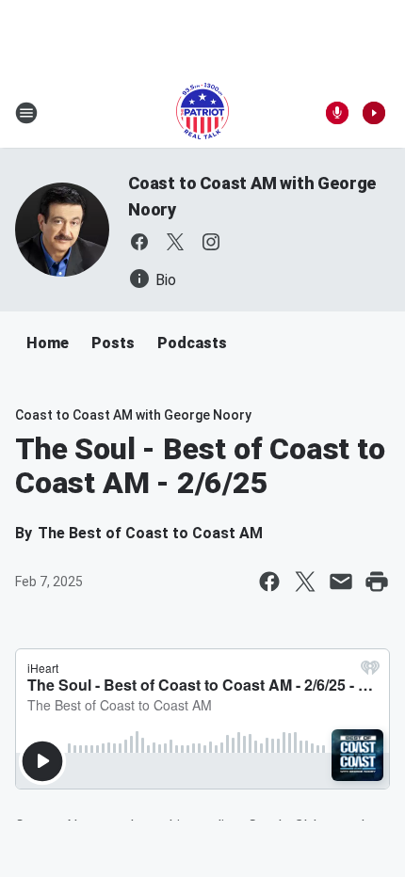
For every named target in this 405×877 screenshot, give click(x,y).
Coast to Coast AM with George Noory (133, 415)
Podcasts (192, 343)
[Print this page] (377, 581)
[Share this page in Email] (341, 581)
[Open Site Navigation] (26, 113)
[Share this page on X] (305, 581)
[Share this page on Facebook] (269, 581)
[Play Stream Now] (374, 113)
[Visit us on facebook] (139, 242)
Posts (113, 343)
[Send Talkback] (337, 113)
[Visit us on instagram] (211, 242)
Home (47, 343)
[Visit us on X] (175, 242)
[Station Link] (202, 113)
